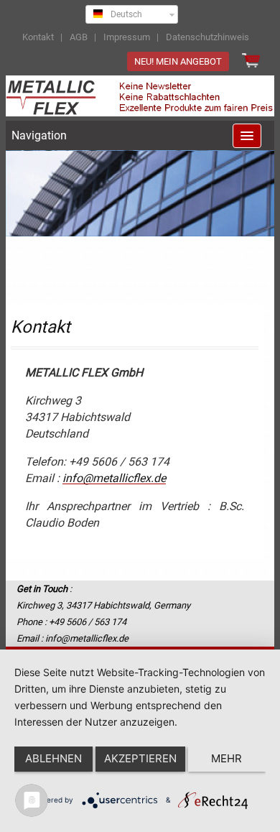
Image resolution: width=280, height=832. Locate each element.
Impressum (126, 37)
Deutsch (124, 14)
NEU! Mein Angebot (178, 61)
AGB (79, 37)
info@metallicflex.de (114, 478)
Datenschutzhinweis (207, 37)
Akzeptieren (140, 758)
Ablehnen (53, 758)
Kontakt (38, 37)
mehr (226, 758)
